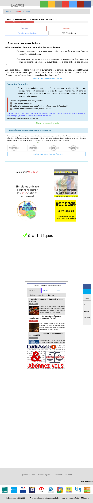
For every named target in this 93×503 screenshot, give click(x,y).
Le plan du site (57, 475)
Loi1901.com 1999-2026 (15, 498)
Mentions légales (44, 475)
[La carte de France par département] (36, 148)
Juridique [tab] (32, 291)
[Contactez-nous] (58, 4)
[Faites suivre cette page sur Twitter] (87, 291)
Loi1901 (17, 5)
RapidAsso (26, 11)
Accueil (9, 11)
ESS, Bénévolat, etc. (69, 33)
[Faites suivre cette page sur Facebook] (87, 286)
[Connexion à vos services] (44, 4)
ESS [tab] (58, 291)
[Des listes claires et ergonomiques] (56, 148)
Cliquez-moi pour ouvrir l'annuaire (47, 123)
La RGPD (68, 475)
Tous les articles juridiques (27, 33)
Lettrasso (24, 28)
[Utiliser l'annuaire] (17, 148)
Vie (17, 11)
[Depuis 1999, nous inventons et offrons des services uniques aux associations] (73, 4)
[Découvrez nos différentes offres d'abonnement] (65, 4)
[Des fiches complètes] (76, 148)
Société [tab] (46, 291)
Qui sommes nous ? (28, 475)
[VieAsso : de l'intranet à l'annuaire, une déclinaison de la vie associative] (87, 4)
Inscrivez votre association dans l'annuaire (47, 79)
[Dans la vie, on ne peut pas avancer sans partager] (80, 4)
